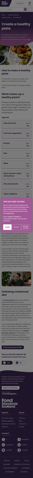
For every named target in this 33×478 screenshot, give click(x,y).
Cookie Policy (10, 213)
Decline (16, 227)
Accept (7, 227)
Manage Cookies (25, 227)
